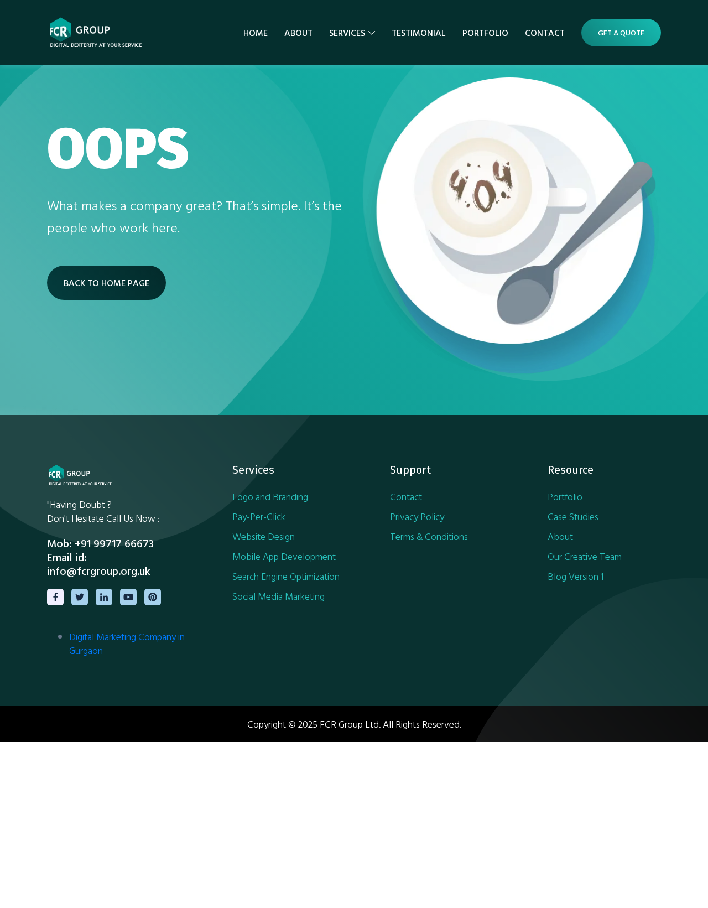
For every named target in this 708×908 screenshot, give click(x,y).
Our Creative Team (585, 556)
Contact (545, 32)
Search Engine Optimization (286, 576)
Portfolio (485, 32)
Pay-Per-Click (258, 516)
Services (347, 32)
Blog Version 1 (575, 576)
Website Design (263, 536)
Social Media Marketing (278, 596)
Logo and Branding (270, 496)
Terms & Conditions (429, 536)
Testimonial (419, 32)
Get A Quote (621, 32)
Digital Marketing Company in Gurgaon (127, 643)
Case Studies (573, 516)
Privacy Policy (417, 516)
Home (255, 32)
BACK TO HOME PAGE (106, 282)
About (298, 32)
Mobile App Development (284, 556)
